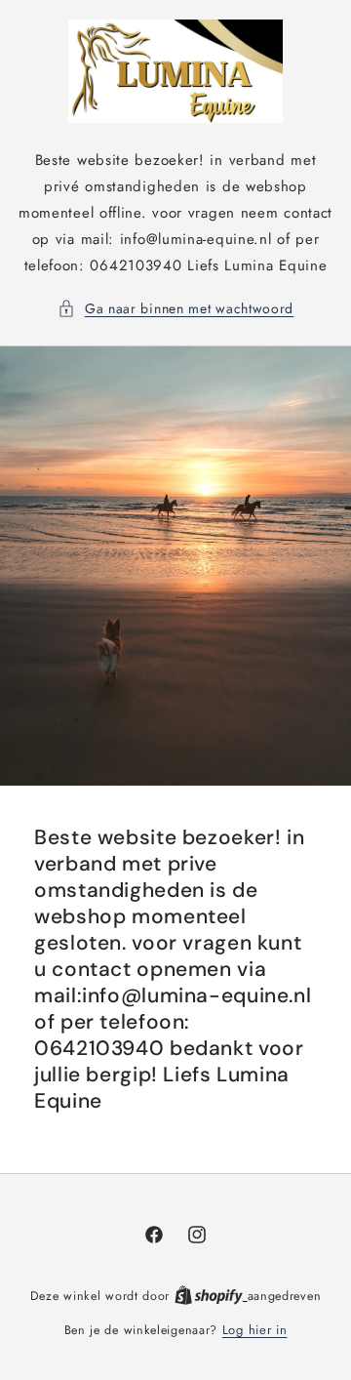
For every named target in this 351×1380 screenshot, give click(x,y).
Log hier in (255, 1329)
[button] (175, 309)
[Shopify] (211, 1295)
